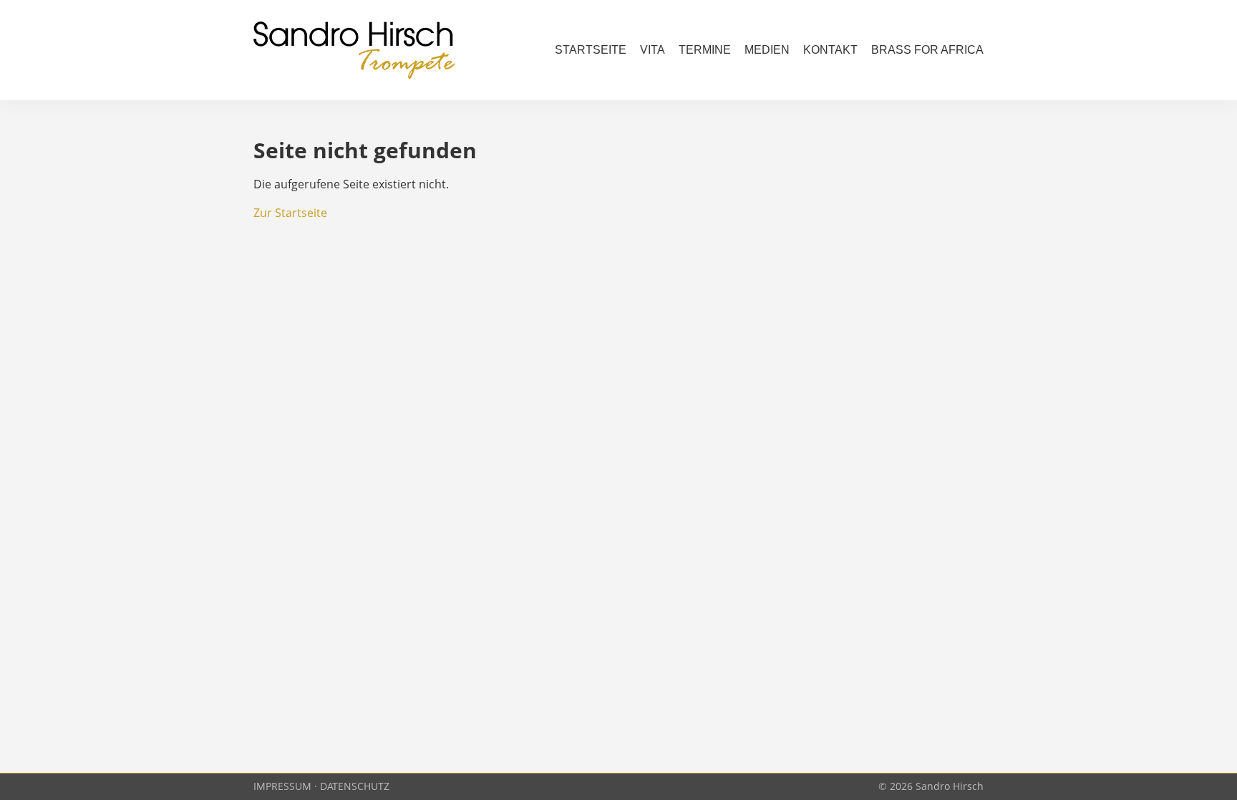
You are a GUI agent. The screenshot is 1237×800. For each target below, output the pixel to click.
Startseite (590, 50)
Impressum (282, 786)
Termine (705, 50)
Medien (767, 50)
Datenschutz (354, 786)
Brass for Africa (927, 50)
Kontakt (830, 50)
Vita (652, 50)
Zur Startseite (290, 213)
